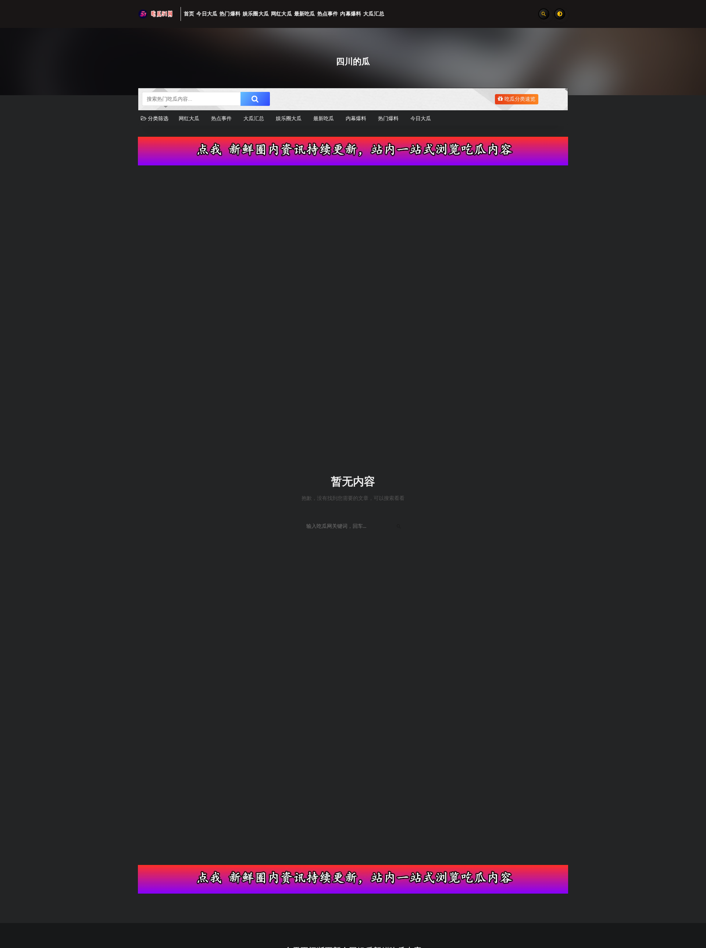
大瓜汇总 (253, 118)
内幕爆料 (356, 118)
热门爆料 (388, 118)
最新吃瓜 (323, 118)
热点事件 (221, 118)
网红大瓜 (189, 118)
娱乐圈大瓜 (289, 118)
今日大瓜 (420, 118)
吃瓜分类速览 (519, 99)
